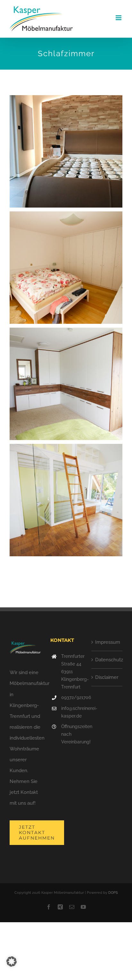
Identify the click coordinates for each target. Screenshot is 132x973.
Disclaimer (106, 677)
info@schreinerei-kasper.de (71, 712)
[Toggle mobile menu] (119, 17)
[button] (11, 961)
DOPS (113, 893)
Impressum (107, 642)
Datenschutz (107, 660)
